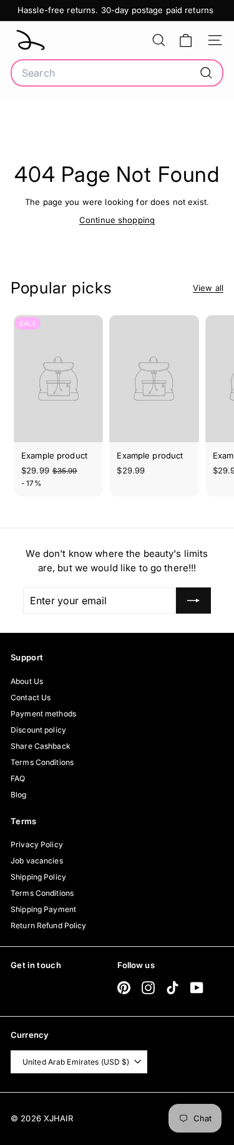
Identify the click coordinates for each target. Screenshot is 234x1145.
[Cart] (185, 40)
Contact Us (31, 697)
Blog (19, 794)
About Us (27, 681)
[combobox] (117, 73)
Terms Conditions (42, 762)
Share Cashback (41, 746)
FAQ (18, 778)
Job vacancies (37, 860)
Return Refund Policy (49, 925)
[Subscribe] (193, 600)
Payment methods (43, 713)
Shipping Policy (38, 876)
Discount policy (38, 729)
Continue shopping (117, 220)
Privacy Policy (37, 844)
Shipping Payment (43, 909)
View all (208, 288)
